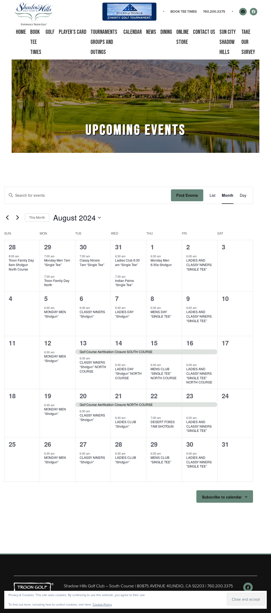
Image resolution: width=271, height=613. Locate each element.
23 (189, 395)
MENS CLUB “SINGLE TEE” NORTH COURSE (164, 373)
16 (189, 342)
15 (154, 342)
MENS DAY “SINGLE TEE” (161, 313)
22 (154, 395)
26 (47, 444)
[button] (50, 32)
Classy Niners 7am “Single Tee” (92, 262)
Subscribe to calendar (222, 497)
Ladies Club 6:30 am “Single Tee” (127, 262)
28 (12, 246)
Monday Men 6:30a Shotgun (161, 262)
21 (118, 395)
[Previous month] (7, 217)
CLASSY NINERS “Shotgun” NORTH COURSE (93, 366)
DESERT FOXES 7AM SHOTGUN (163, 423)
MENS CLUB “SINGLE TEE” (161, 459)
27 (83, 444)
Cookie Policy (102, 604)
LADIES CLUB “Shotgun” (125, 423)
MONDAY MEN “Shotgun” (55, 313)
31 (118, 246)
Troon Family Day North (56, 282)
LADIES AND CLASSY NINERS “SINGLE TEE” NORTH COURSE (199, 375)
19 (47, 395)
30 (83, 246)
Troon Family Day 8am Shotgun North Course (21, 264)
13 (83, 342)
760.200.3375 (214, 11)
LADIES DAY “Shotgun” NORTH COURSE (128, 373)
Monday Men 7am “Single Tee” (57, 262)
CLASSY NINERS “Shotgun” (92, 313)
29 (47, 246)
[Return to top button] (264, 547)
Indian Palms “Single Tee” (124, 282)
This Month (37, 217)
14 (118, 342)
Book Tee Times (183, 11)
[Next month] (18, 217)
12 (47, 342)
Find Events (187, 195)
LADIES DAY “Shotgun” (124, 313)
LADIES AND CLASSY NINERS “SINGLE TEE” (199, 264)
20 (83, 395)
